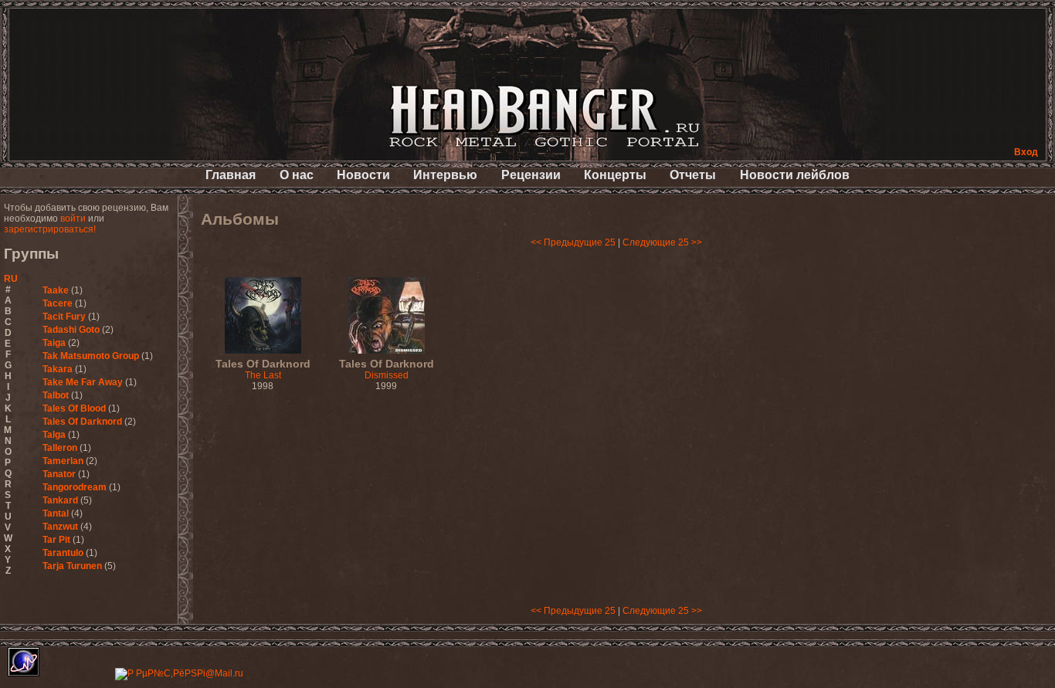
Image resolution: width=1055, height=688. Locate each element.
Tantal (55, 513)
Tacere (57, 303)
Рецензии (531, 174)
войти (73, 218)
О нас (297, 174)
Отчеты (693, 174)
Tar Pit (56, 539)
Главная (230, 174)
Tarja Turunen (72, 566)
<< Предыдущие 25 (573, 242)
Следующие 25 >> (662, 242)
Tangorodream (74, 487)
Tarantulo (62, 552)
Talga (54, 434)
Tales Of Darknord (82, 421)
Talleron (59, 447)
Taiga (54, 342)
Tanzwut (60, 526)
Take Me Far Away (82, 382)
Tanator (59, 474)
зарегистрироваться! (50, 229)
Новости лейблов (795, 174)
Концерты (615, 174)
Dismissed (386, 370)
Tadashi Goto (71, 329)
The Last (262, 370)
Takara (57, 369)
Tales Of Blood (74, 408)
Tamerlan (62, 461)
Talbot (55, 395)
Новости (363, 174)
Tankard (60, 500)
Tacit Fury (64, 316)
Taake (55, 290)
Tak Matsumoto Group (90, 356)
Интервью (445, 174)
